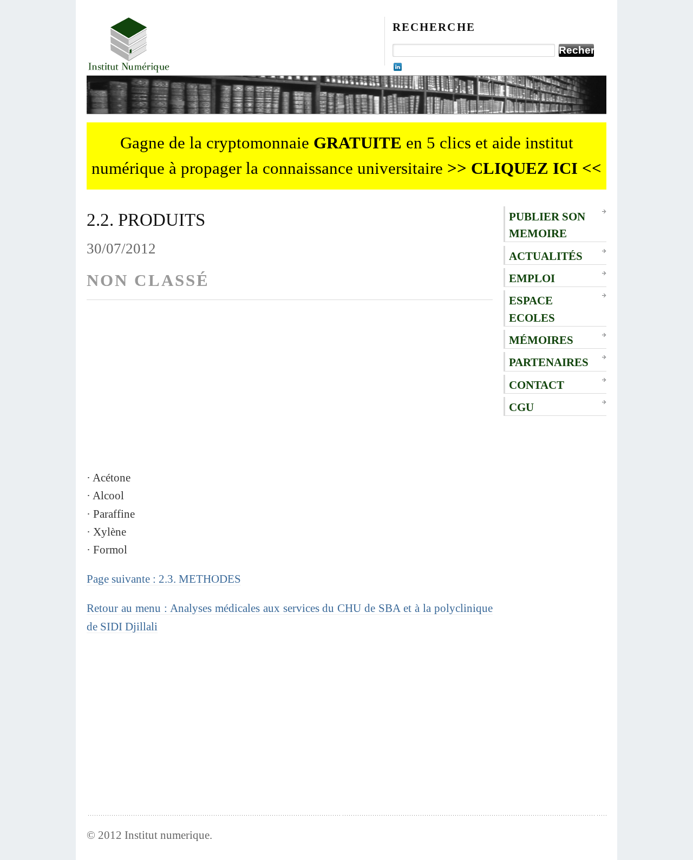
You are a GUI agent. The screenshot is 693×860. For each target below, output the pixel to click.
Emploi (532, 278)
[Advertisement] (290, 392)
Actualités (546, 256)
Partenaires (549, 362)
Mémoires (541, 340)
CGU (521, 407)
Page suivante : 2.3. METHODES (164, 578)
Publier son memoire (547, 224)
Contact (536, 385)
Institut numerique (167, 835)
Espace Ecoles (532, 308)
